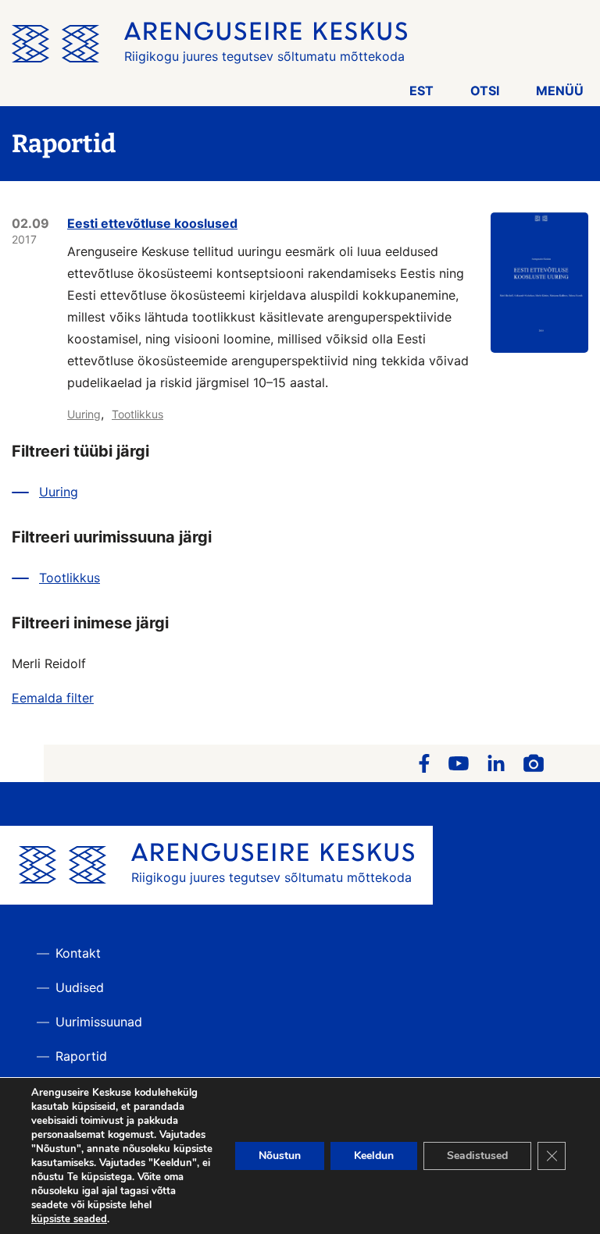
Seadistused (477, 1155)
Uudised (79, 987)
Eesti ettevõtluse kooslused (152, 223)
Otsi (484, 90)
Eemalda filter (53, 698)
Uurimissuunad (98, 1022)
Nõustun (280, 1155)
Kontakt (78, 953)
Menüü (560, 90)
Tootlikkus (137, 414)
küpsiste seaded (69, 1219)
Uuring (84, 414)
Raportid (81, 1056)
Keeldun (374, 1155)
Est (421, 90)
